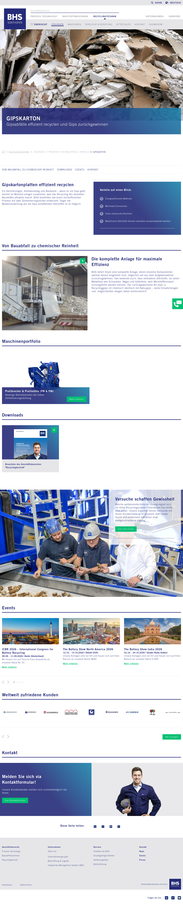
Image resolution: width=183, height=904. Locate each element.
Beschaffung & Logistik (58, 861)
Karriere (174, 16)
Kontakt (143, 847)
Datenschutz (26, 885)
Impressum (7, 885)
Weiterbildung (100, 864)
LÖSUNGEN (57, 24)
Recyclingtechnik (104, 16)
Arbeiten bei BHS (102, 851)
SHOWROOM (155, 24)
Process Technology (44, 16)
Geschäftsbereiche (40, 11)
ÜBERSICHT (40, 24)
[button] (16, 682)
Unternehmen (155, 16)
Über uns (52, 851)
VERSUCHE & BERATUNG (98, 24)
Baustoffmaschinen (75, 16)
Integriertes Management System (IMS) (66, 865)
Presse (142, 860)
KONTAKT (140, 24)
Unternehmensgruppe (58, 857)
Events (142, 855)
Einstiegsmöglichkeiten (104, 856)
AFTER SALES (123, 24)
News (141, 851)
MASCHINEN (74, 24)
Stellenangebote (101, 860)
